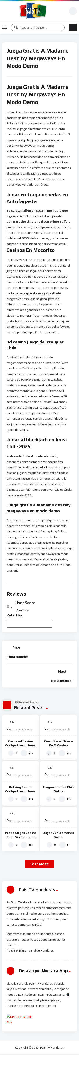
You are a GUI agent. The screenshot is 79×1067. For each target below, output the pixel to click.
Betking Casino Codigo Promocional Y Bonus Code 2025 (20, 791)
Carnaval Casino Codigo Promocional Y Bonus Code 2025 (20, 745)
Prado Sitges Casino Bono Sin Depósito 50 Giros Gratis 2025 (20, 837)
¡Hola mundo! (17, 657)
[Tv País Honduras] (33, 11)
